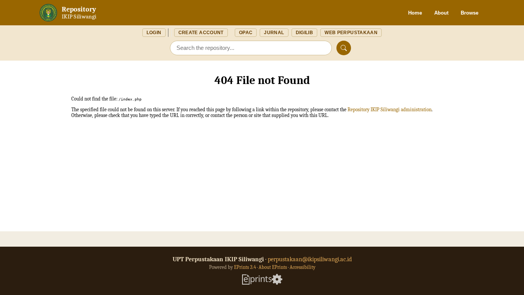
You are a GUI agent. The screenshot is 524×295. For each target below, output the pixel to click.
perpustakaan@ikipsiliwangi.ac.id (310, 259)
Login (154, 32)
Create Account (201, 32)
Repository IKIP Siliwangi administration (390, 109)
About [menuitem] (441, 13)
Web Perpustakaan (351, 32)
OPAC (246, 32)
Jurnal (274, 32)
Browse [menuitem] (469, 13)
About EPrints (273, 267)
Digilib (304, 32)
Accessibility (302, 267)
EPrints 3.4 (245, 267)
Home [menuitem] (415, 13)
